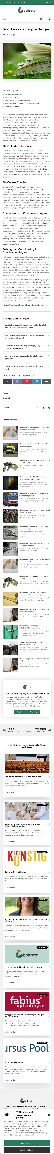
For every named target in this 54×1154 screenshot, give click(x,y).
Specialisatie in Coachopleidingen (17, 100)
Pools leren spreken (14, 1062)
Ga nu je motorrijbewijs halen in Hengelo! (24, 967)
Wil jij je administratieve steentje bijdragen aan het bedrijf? (24, 1016)
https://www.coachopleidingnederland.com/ (23, 305)
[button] (49, 1115)
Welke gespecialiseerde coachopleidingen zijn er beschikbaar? (27, 336)
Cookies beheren (27, 1150)
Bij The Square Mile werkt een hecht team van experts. (26, 920)
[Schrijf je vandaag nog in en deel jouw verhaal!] (27, 686)
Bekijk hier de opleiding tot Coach (18, 151)
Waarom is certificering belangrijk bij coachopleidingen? (27, 347)
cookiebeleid (12, 1135)
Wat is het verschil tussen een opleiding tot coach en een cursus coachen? (27, 326)
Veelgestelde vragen (12, 106)
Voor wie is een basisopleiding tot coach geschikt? (27, 357)
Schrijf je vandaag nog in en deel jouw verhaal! (27, 693)
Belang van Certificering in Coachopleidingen (22, 103)
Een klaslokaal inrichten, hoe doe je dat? (23, 777)
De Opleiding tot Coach (13, 94)
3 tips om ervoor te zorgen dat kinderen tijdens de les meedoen (23, 825)
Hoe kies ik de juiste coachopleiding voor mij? (27, 367)
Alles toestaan (27, 1143)
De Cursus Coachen (12, 97)
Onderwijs (10, 35)
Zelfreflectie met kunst (15, 872)
